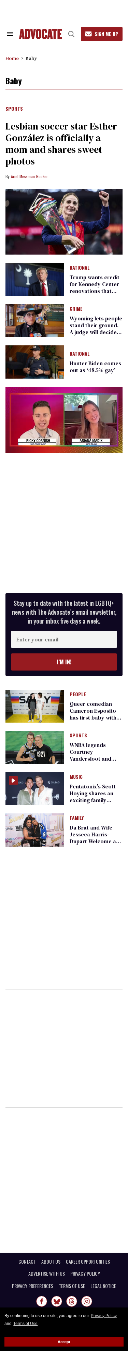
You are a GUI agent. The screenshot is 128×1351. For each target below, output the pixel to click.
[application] (64, 420)
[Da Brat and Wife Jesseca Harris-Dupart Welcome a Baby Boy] (34, 829)
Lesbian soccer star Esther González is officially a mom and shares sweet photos (61, 144)
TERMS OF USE (72, 1285)
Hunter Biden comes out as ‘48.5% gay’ (95, 366)
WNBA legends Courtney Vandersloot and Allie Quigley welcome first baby (94, 758)
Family (77, 818)
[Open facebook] (41, 1301)
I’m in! (64, 662)
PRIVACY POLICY (85, 1273)
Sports (14, 109)
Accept (64, 1342)
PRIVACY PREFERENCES (32, 1285)
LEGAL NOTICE (103, 1285)
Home (12, 58)
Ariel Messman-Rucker (29, 176)
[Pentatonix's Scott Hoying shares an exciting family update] (34, 788)
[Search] (71, 34)
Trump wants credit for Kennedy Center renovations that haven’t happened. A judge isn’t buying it (95, 290)
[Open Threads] (71, 1301)
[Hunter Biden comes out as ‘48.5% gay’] (34, 361)
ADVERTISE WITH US (46, 1273)
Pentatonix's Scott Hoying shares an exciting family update (93, 797)
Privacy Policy (104, 1315)
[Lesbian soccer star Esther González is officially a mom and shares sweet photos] (64, 222)
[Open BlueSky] (56, 1301)
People (78, 694)
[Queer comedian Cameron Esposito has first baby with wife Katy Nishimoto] (34, 705)
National (80, 268)
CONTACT (27, 1261)
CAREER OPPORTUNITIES (88, 1261)
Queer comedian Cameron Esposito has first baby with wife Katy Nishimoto (95, 714)
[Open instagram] (86, 1301)
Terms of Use (25, 1323)
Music (76, 777)
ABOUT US (50, 1261)
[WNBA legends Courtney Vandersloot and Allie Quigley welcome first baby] (34, 747)
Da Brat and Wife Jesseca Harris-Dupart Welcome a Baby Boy (93, 838)
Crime (76, 309)
